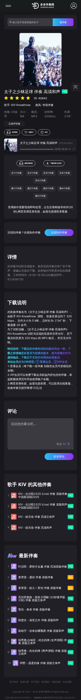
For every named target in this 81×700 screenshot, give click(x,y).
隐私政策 (56, 682)
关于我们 (35, 682)
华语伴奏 (47, 105)
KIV (13, 105)
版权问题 (24, 682)
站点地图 (67, 682)
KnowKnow (23, 105)
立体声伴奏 (14, 123)
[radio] (6, 98)
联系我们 (45, 682)
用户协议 (13, 682)
